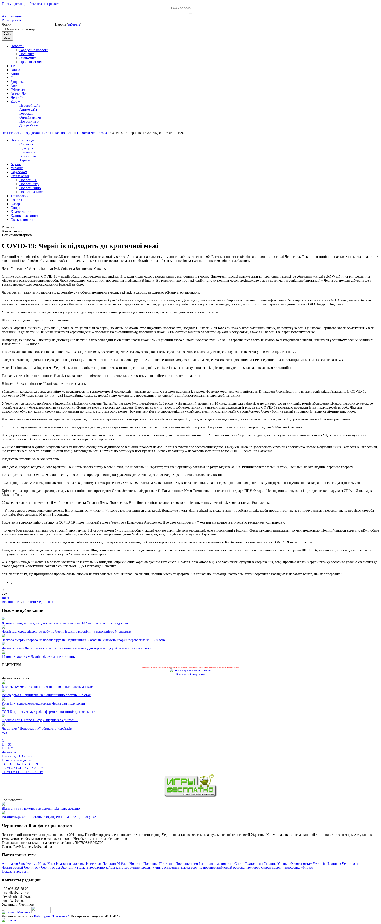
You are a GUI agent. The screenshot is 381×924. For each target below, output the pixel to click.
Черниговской (12, 867)
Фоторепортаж (301, 863)
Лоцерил (109, 863)
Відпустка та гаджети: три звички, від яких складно (41, 808)
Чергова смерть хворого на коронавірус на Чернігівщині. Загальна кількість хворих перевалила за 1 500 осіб (83, 640)
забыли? (74, 24)
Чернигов (334, 863)
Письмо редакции (15, 4)
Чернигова (350, 863)
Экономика (69, 867)
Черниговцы (50, 867)
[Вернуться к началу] (9, 920)
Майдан (123, 863)
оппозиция (172, 867)
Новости (135, 863)
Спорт (239, 863)
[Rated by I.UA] (41, 912)
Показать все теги (15, 871)
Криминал (94, 863)
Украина (270, 863)
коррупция (132, 867)
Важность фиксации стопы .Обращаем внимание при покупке (49, 817)
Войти (7, 33)
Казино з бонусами (190, 674)
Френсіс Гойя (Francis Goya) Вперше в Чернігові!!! (40, 720)
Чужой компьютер (21, 29)
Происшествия (187, 863)
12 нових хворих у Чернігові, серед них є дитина (39, 656)
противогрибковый (217, 867)
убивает (307, 867)
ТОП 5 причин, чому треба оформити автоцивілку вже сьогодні (50, 712)
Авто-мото (10, 863)
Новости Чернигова (38, 602)
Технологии (254, 863)
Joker (5, 598)
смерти (277, 867)
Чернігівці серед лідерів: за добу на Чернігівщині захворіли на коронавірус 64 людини (66, 631)
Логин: (7, 24)
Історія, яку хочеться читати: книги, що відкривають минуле (47, 686)
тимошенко (291, 867)
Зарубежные (28, 863)
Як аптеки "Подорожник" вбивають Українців (37, 728)
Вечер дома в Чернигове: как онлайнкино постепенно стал (46, 695)
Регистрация (11, 20)
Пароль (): (68, 24)
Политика (150, 863)
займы (110, 867)
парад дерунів (191, 867)
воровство (97, 867)
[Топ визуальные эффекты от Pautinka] (190, 670)
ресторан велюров (246, 867)
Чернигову (32, 867)
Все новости (11, 602)
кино (119, 867)
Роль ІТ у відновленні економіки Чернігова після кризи (43, 703)
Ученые (283, 863)
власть (83, 867)
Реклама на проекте (44, 4)
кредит (146, 867)
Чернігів (319, 863)
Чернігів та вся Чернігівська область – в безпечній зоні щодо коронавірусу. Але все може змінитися (76, 648)
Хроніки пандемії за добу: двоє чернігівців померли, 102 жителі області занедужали (65, 623)
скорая (266, 867)
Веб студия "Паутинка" (51, 916)
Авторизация (12, 16)
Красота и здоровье (70, 863)
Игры (42, 863)
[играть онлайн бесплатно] (190, 796)
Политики (167, 863)
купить (158, 867)
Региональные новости (216, 863)
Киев (51, 863)
